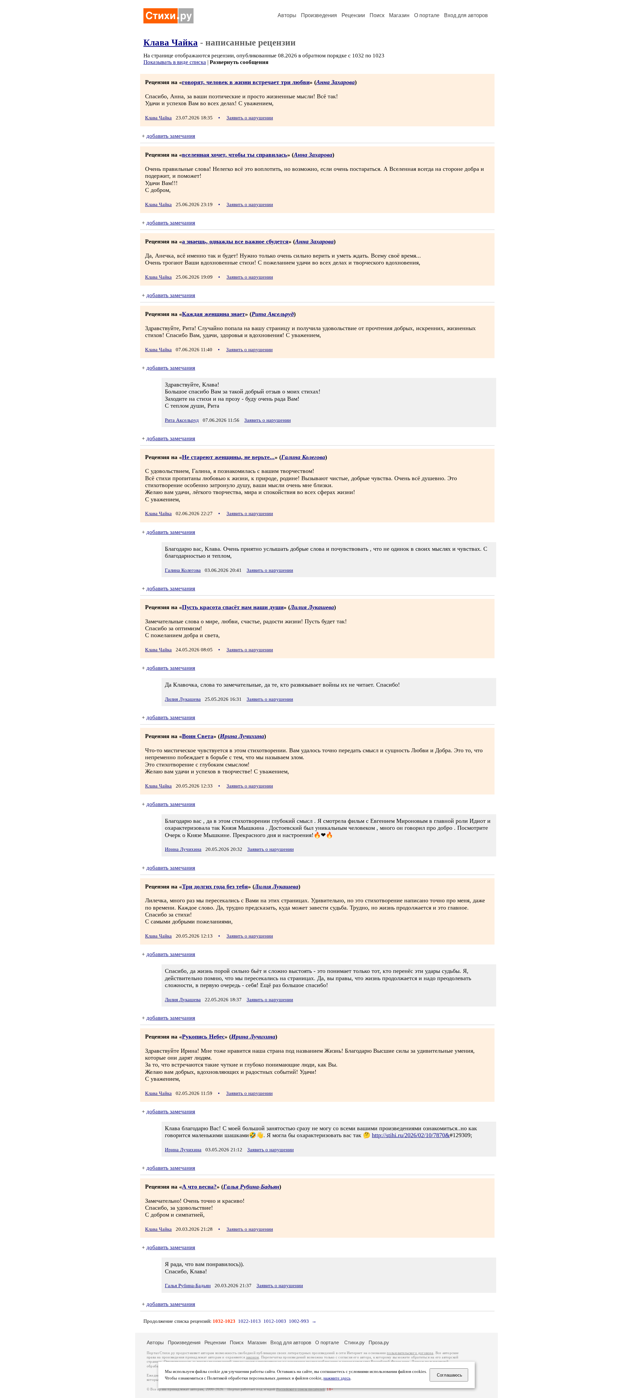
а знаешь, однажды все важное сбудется (235, 241)
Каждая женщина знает (213, 314)
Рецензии (353, 15)
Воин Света (197, 736)
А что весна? (199, 1186)
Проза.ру (379, 1342)
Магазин (399, 15)
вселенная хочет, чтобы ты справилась (234, 154)
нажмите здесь (336, 1378)
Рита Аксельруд (273, 314)
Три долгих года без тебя (215, 886)
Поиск (377, 15)
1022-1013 (249, 1321)
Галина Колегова (303, 457)
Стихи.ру (354, 1342)
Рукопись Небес (203, 1036)
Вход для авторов (466, 15)
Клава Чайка (170, 42)
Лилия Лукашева (312, 607)
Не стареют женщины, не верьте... (228, 457)
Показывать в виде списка (174, 62)
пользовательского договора (410, 1353)
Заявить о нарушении (249, 117)
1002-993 (299, 1321)
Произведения (319, 15)
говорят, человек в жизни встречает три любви (246, 82)
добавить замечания (170, 136)
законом (252, 1357)
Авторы (287, 15)
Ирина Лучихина (242, 736)
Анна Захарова (335, 82)
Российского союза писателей (300, 1389)
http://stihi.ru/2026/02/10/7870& (411, 1135)
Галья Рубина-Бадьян (251, 1186)
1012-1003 (274, 1321)
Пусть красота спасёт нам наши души (233, 607)
